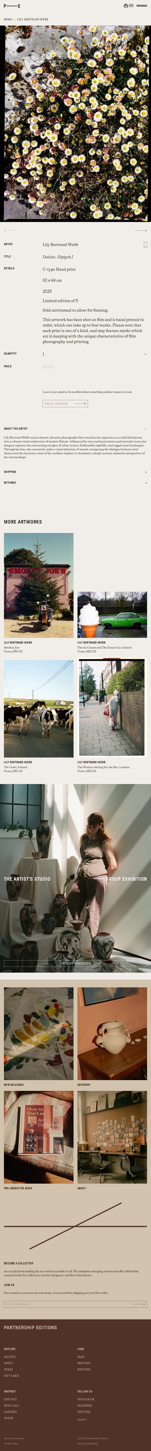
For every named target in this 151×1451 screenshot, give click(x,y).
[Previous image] (10, 230)
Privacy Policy (11, 1443)
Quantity (10, 353)
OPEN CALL (12, 1405)
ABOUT (9, 1363)
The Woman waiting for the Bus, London (103, 767)
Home (8, 19)
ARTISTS (10, 1357)
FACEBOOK (84, 1405)
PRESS (8, 1369)
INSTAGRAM (85, 1399)
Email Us (82, 1419)
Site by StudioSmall (87, 1443)
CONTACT (10, 1399)
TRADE (9, 1418)
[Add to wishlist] (145, 245)
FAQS (81, 1357)
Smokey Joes (12, 647)
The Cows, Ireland (15, 767)
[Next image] (141, 230)
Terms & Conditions (14, 1438)
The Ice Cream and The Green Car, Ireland (104, 647)
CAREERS (10, 1412)
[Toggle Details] (146, 472)
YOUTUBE (84, 1412)
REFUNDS (83, 1369)
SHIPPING (84, 1363)
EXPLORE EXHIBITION (75, 963)
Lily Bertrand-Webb (33, 19)
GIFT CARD (11, 1376)
